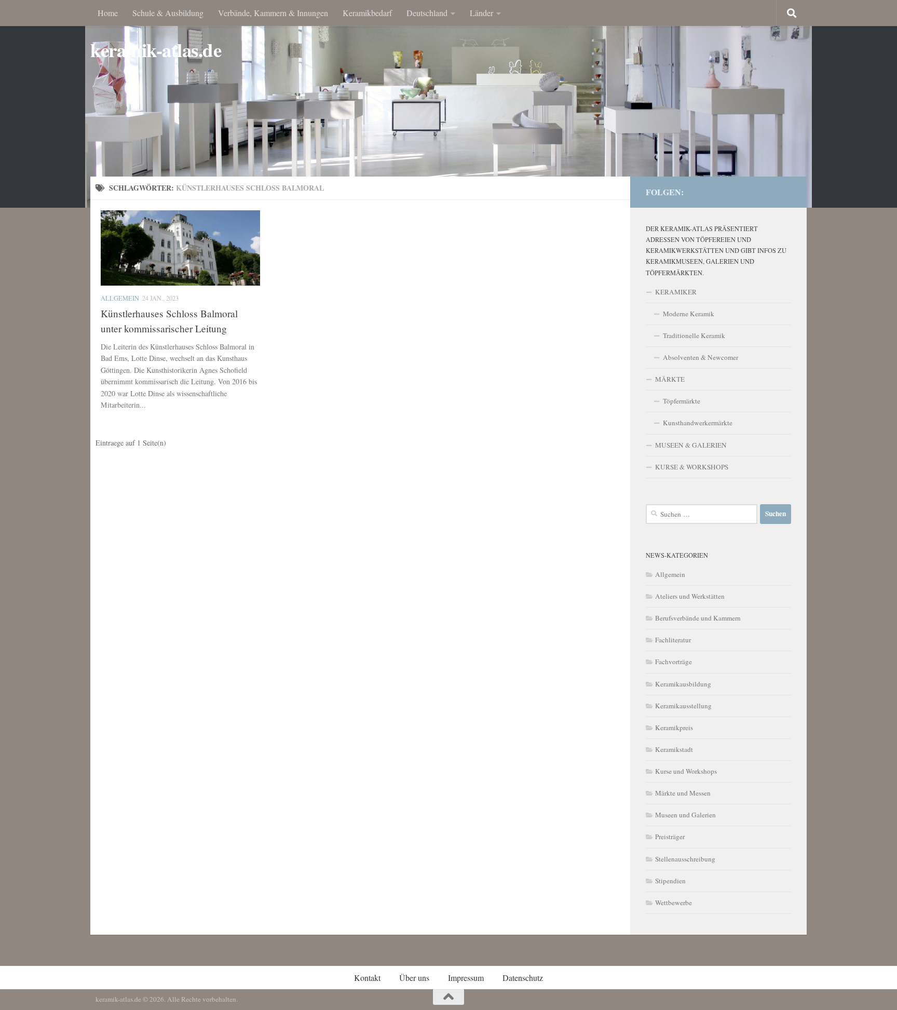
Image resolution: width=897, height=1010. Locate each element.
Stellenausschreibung (685, 859)
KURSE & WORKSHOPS (691, 467)
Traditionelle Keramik (694, 335)
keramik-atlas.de (155, 50)
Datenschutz (522, 977)
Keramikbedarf (367, 12)
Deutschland (426, 12)
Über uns (414, 977)
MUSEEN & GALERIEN (691, 445)
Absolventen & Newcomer (700, 357)
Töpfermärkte (681, 401)
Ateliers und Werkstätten (690, 596)
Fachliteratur (673, 639)
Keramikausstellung (683, 705)
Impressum (466, 977)
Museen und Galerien (685, 814)
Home (108, 12)
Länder (481, 12)
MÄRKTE (670, 379)
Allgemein (120, 298)
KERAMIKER (676, 292)
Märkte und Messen (683, 793)
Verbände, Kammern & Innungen (273, 12)
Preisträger (670, 836)
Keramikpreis (674, 727)
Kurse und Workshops (686, 771)
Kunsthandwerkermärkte (697, 422)
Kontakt (367, 977)
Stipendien (670, 880)
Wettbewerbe (673, 902)
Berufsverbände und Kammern (698, 618)
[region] (448, 104)
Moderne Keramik (688, 313)
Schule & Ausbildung (167, 12)
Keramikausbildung (683, 684)
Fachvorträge (673, 661)
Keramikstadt (674, 749)
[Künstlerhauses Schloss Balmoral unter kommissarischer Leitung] (180, 248)
